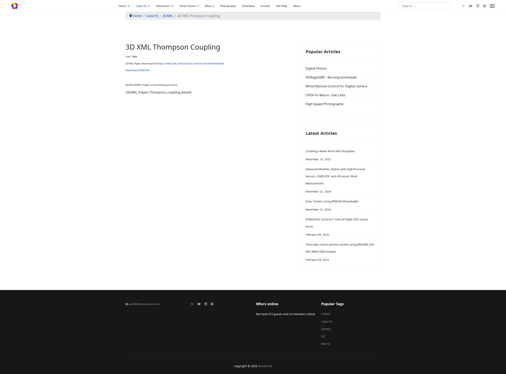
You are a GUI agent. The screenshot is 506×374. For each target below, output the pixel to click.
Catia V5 (141, 6)
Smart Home (187, 6)
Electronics (163, 6)
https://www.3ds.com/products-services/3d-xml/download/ (191, 63)
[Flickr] (484, 6)
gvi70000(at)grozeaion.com (144, 304)
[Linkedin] (477, 6)
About (296, 6)
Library (325, 329)
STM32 (325, 314)
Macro (325, 344)
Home (122, 6)
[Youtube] (470, 6)
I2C (323, 336)
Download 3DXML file (137, 70)
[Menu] (492, 6)
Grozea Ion (265, 366)
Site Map (281, 6)
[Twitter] (463, 6)
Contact (265, 6)
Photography (228, 6)
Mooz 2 (209, 6)
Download (248, 6)
